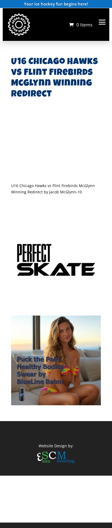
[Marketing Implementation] (56, 463)
